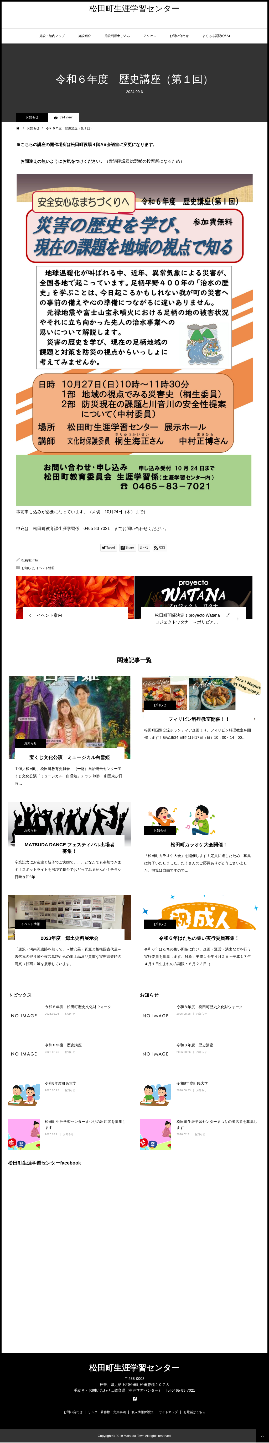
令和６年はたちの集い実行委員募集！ (199, 938)
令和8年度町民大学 (60, 1083)
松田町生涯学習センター (134, 8)
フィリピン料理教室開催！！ (199, 719)
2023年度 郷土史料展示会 (72, 938)
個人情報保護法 (142, 1412)
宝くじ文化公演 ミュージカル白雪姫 (69, 757)
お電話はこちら (194, 1412)
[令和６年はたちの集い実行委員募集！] (199, 917)
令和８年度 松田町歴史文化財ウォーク (78, 1007)
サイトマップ (168, 1412)
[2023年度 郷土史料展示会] (69, 917)
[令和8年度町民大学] (24, 1096)
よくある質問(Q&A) (216, 36)
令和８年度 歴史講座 (63, 1045)
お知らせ (32, 117)
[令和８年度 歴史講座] (24, 1058)
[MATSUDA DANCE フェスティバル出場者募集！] (69, 824)
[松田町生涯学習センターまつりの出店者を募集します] (24, 1134)
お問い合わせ (179, 36)
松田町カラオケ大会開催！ (199, 844)
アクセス (149, 36)
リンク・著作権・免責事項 (107, 1412)
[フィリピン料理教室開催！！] (199, 698)
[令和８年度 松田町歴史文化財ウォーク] (24, 1019)
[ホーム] (18, 128)
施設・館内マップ (52, 36)
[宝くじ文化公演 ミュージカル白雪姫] (69, 717)
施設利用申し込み (117, 36)
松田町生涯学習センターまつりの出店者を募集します (85, 1124)
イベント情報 (45, 568)
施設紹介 (84, 36)
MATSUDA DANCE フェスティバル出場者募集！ (70, 848)
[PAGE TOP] (262, 1435)
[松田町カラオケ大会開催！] (199, 824)
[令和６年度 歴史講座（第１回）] (75, 597)
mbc (36, 560)
